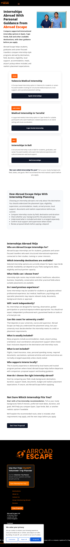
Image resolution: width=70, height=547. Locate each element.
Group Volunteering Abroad (21, 500)
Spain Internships (35, 96)
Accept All (36, 539)
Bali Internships (35, 160)
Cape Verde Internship (34, 128)
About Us (15, 494)
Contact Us (16, 497)
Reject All (24, 539)
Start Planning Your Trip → (19, 483)
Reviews (15, 503)
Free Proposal (17, 508)
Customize (12, 539)
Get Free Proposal (17, 425)
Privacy (2, 543)
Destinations (16, 491)
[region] (24, 533)
